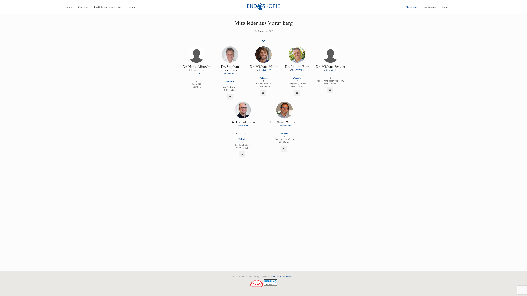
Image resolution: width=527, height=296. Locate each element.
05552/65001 (231, 73)
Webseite (230, 81)
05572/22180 (298, 70)
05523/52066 (285, 125)
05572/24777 (265, 70)
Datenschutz (288, 276)
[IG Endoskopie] (263, 6)
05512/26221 (198, 73)
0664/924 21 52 (244, 125)
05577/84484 (332, 70)
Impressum (276, 276)
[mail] (230, 96)
